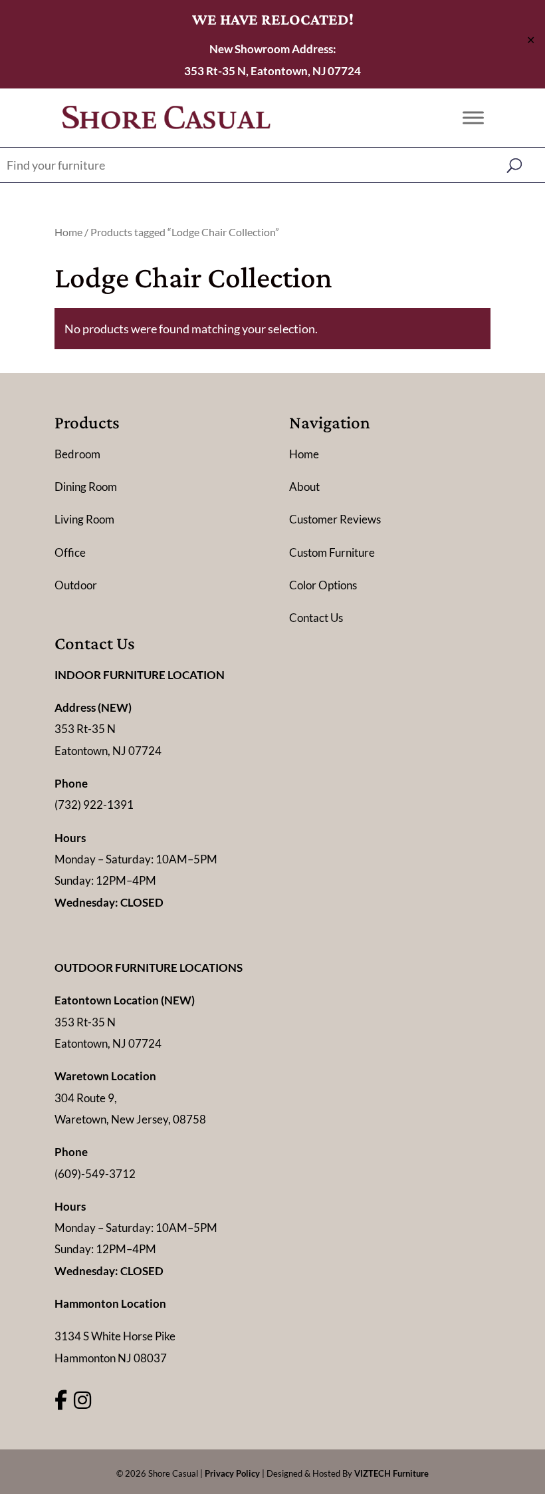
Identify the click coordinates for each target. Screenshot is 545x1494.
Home (68, 232)
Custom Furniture (332, 552)
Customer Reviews (335, 519)
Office (70, 552)
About (304, 487)
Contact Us (316, 618)
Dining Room (85, 487)
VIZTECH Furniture (391, 1473)
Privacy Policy (232, 1473)
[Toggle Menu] (473, 117)
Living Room (84, 519)
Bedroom (77, 454)
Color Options (323, 585)
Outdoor (75, 585)
